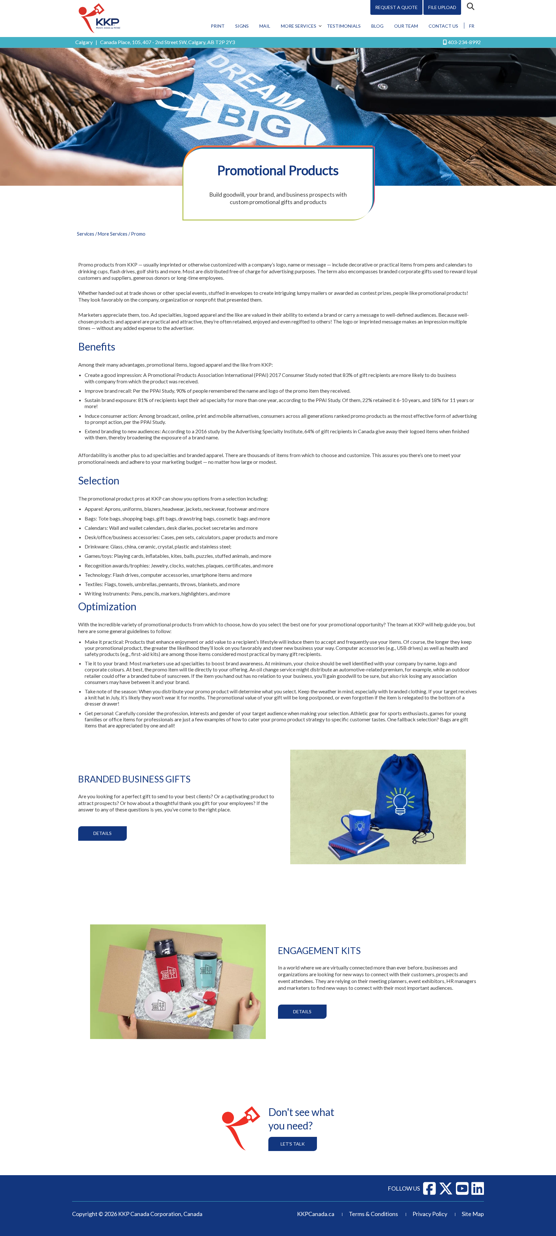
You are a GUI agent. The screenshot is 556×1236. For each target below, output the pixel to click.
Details (102, 833)
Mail (264, 26)
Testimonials (344, 26)
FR (471, 26)
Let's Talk (293, 1144)
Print (218, 26)
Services (85, 234)
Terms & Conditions (373, 1213)
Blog (377, 26)
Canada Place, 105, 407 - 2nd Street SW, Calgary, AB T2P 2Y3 (167, 42)
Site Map (473, 1213)
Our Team (406, 26)
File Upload (442, 7)
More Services (298, 26)
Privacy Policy (429, 1213)
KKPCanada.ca (315, 1213)
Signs (242, 26)
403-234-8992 (464, 42)
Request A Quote (396, 7)
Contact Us (443, 26)
